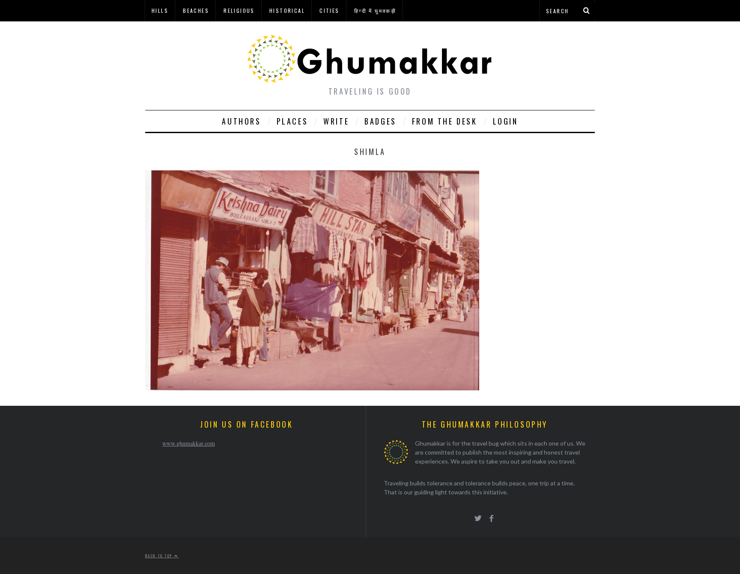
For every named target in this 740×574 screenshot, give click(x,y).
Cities (329, 10)
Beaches (196, 10)
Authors (241, 121)
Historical (287, 10)
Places (292, 121)
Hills (160, 10)
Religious (239, 10)
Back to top (159, 555)
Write (336, 121)
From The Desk (444, 121)
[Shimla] (312, 388)
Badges (380, 121)
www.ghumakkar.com (188, 443)
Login (505, 121)
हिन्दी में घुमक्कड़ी (375, 10)
